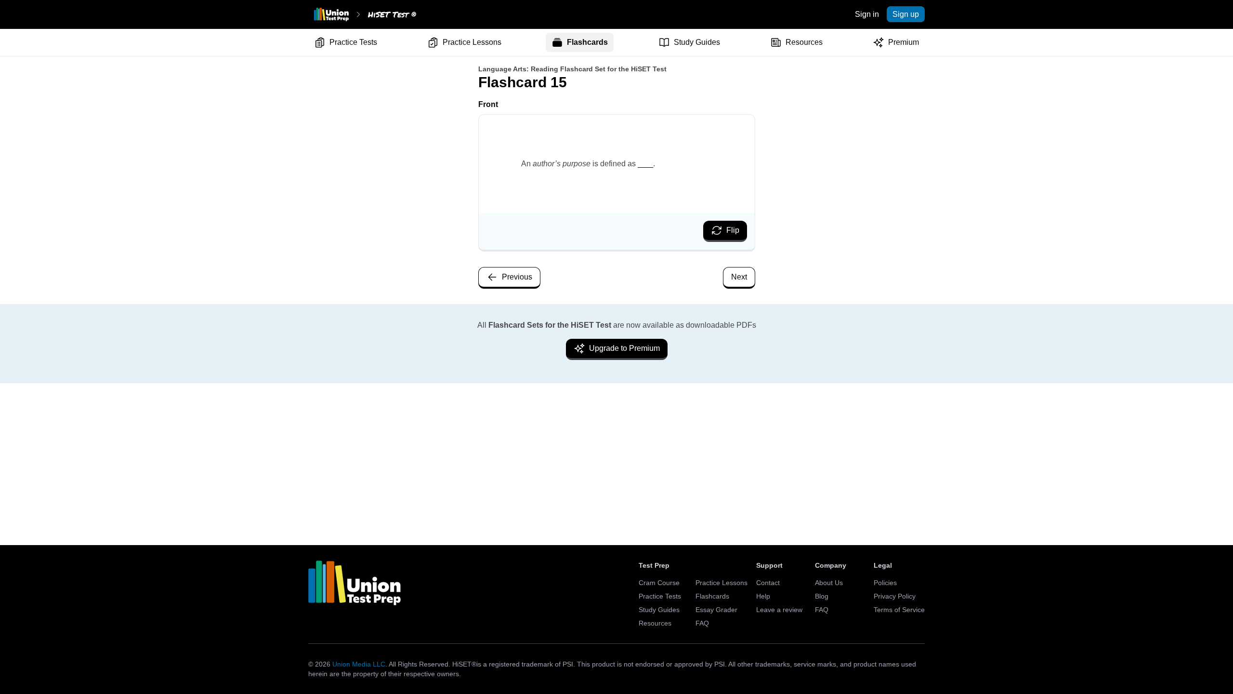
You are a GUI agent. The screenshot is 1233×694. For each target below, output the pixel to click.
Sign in (867, 14)
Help (763, 596)
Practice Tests (353, 42)
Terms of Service (899, 610)
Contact (768, 583)
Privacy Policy (895, 596)
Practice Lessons (472, 42)
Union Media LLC (358, 664)
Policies (885, 583)
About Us (829, 583)
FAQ (702, 623)
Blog (821, 596)
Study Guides (697, 42)
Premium (903, 42)
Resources (804, 42)
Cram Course (659, 583)
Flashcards (587, 42)
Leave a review (779, 610)
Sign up (905, 14)
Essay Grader (716, 610)
